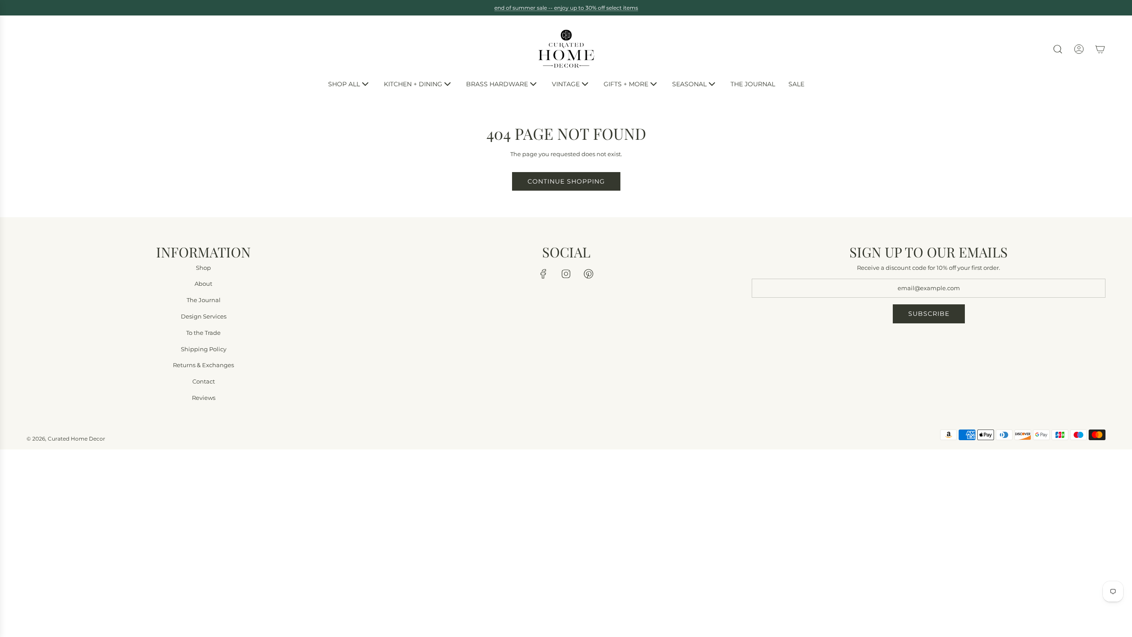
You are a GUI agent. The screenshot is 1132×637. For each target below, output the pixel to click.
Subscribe (928, 314)
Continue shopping (566, 181)
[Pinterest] (588, 273)
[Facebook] (543, 273)
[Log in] (1079, 49)
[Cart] (1100, 49)
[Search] (1057, 49)
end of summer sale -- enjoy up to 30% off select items (566, 7)
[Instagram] (566, 273)
